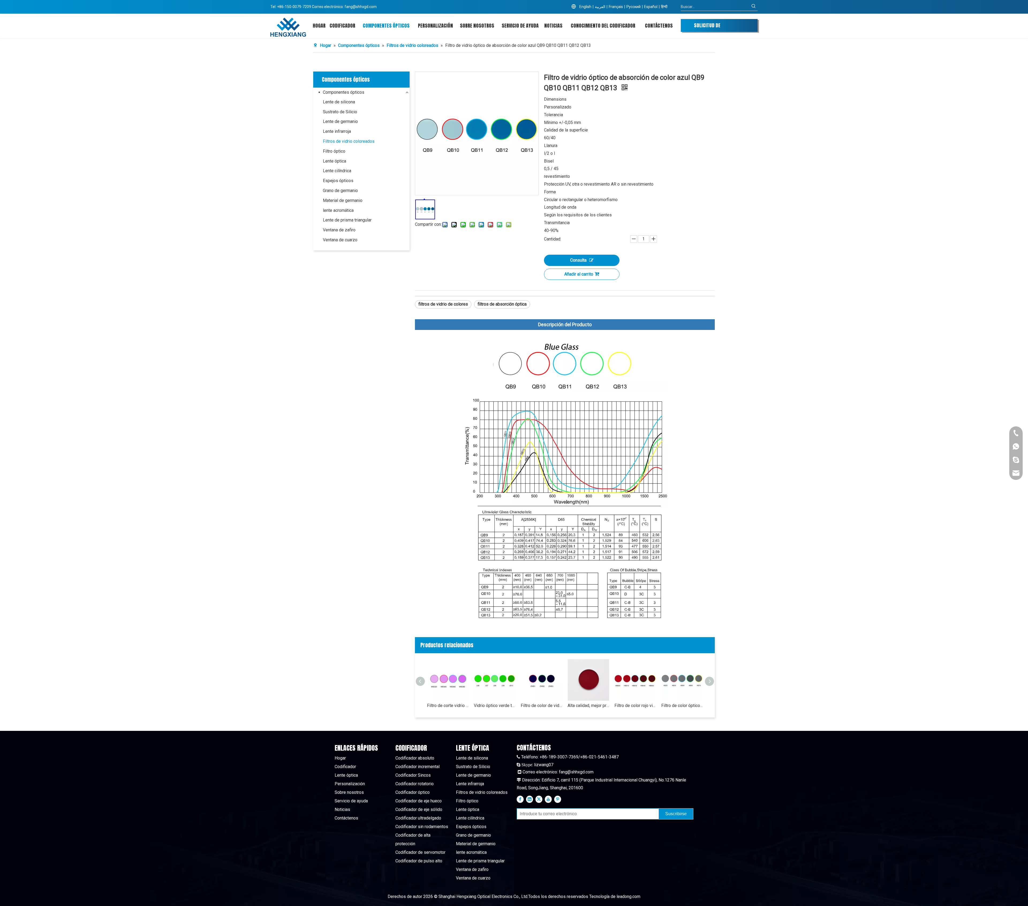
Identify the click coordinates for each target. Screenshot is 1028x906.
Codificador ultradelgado (418, 818)
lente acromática (338, 210)
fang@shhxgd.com (361, 7)
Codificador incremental (417, 766)
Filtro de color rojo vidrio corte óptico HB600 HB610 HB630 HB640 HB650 (635, 705)
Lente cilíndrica (337, 170)
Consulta (578, 260)
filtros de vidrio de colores (443, 304)
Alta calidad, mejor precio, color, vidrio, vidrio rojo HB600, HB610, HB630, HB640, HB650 (588, 705)
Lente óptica (334, 161)
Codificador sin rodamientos (421, 826)
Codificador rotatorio (414, 783)
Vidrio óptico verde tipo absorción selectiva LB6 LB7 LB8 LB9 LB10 (494, 705)
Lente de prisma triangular (347, 220)
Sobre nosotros (349, 792)
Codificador (345, 766)
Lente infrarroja (337, 131)
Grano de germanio (340, 190)
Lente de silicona (339, 101)
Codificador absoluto (414, 758)
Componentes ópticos (343, 92)
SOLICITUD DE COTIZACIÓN (707, 27)
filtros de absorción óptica (502, 304)
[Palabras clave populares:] (754, 7)
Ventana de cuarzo (340, 239)
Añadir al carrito (578, 274)
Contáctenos (346, 818)
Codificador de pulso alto (418, 860)
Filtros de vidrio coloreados (349, 141)
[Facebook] (520, 799)
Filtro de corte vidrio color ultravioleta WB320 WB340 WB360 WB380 (447, 705)
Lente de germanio (340, 121)
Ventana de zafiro (339, 229)
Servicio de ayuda (351, 800)
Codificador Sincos (413, 775)
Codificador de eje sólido (418, 809)
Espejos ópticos (338, 180)
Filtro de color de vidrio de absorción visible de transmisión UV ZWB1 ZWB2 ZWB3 (541, 705)
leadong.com (628, 896)
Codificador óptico (412, 792)
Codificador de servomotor (420, 852)
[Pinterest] (557, 799)
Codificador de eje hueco (418, 800)
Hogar (340, 758)
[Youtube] (548, 799)
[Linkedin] (529, 799)
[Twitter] (538, 799)
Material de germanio (342, 200)
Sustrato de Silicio (340, 111)
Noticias (342, 809)
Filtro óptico (334, 151)
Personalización (350, 783)
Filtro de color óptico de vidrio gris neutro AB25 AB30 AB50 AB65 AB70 (682, 705)
